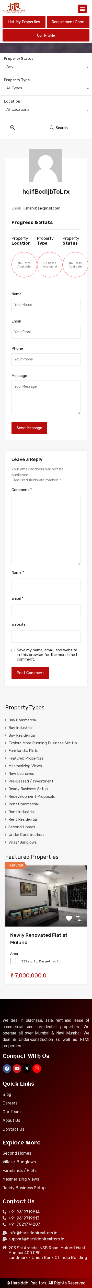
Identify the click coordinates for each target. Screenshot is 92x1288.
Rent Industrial (21, 811)
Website (19, 624)
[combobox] (46, 68)
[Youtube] (17, 1068)
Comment (22, 489)
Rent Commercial (23, 804)
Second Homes (21, 827)
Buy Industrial (20, 727)
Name (16, 294)
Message (19, 375)
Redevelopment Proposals (31, 796)
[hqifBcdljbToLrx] (46, 165)
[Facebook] (7, 1068)
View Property (46, 914)
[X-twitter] (26, 1068)
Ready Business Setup (28, 789)
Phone (17, 348)
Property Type (17, 80)
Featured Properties (26, 758)
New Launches (21, 773)
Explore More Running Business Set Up (42, 743)
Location (12, 101)
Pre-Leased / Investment (30, 781)
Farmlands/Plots (23, 750)
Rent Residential (23, 819)
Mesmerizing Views (25, 766)
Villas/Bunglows (22, 842)
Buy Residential (22, 735)
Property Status (18, 59)
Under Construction (26, 834)
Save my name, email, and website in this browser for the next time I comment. (47, 655)
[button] (82, 9)
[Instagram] (36, 1068)
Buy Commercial (22, 720)
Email (16, 321)
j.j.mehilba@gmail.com (41, 208)
